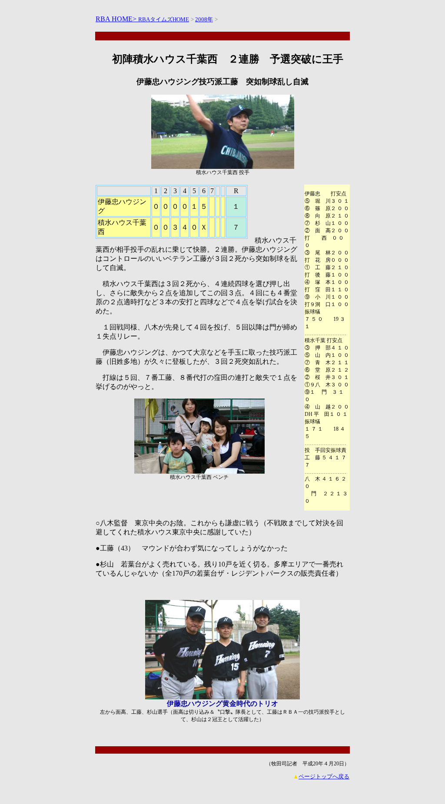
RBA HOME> (117, 19)
